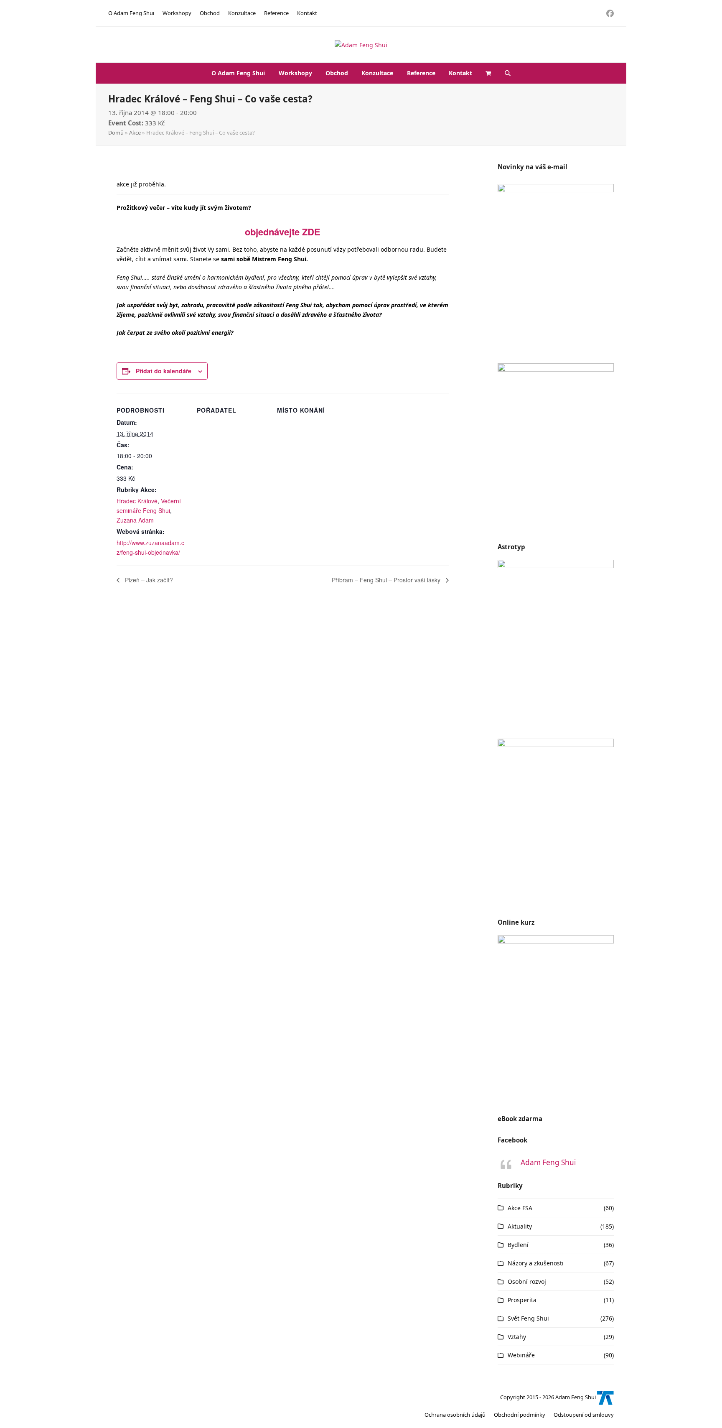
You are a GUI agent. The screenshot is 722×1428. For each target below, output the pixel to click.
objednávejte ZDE (282, 231)
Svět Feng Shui (528, 1318)
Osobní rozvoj (527, 1281)
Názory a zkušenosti (536, 1263)
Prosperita (522, 1300)
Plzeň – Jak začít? (148, 580)
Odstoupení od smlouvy (584, 1414)
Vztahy (517, 1337)
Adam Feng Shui (548, 1162)
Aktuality (520, 1226)
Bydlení (518, 1245)
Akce (135, 132)
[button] (488, 73)
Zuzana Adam (135, 520)
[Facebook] (610, 13)
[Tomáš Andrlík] (605, 1397)
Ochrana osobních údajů (455, 1414)
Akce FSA (520, 1208)
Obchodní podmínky (519, 1414)
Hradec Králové (137, 501)
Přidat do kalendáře (163, 371)
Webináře (521, 1355)
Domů (116, 132)
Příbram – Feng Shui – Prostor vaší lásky (387, 580)
